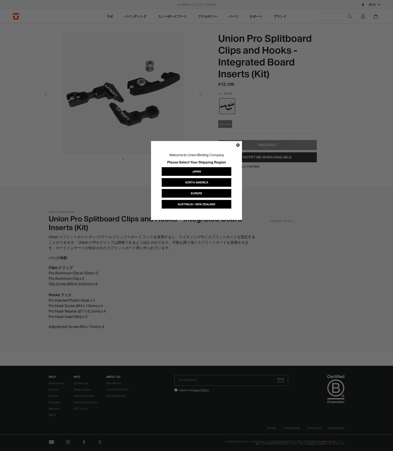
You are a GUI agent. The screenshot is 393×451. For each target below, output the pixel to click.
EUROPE (196, 193)
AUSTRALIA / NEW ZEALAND (196, 204)
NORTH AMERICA (196, 182)
